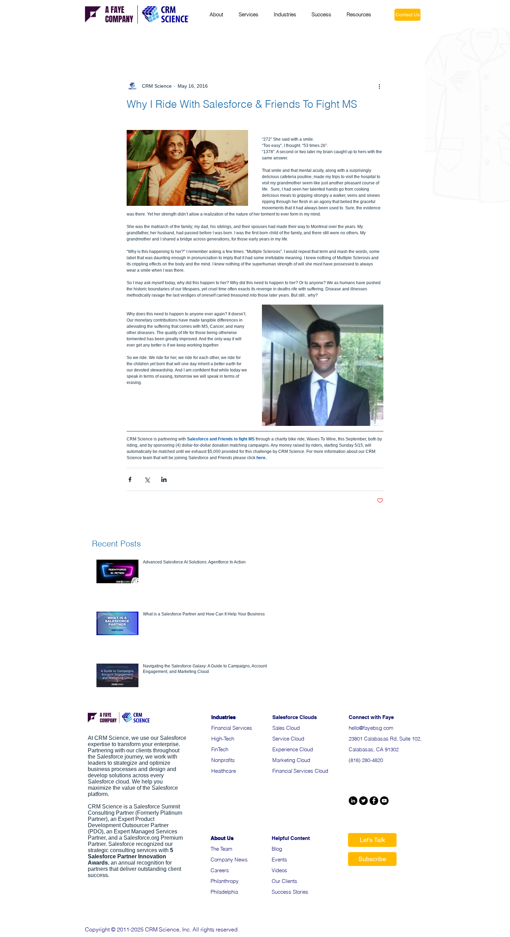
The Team (221, 849)
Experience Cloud (292, 749)
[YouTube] (384, 800)
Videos (279, 870)
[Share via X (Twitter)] (147, 479)
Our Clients (284, 881)
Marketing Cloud (291, 760)
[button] (218, 14)
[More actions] (379, 86)
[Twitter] (363, 800)
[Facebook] (373, 800)
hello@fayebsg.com (371, 728)
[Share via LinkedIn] (164, 479)
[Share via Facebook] (130, 479)
